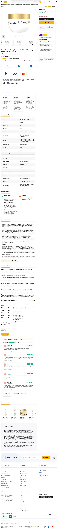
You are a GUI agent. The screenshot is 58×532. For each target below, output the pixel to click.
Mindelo (22, 497)
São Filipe (22, 506)
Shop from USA (4, 522)
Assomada (22, 508)
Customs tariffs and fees (6, 481)
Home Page (3, 4)
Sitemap (3, 477)
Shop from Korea (37, 522)
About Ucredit (23, 479)
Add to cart (47, 19)
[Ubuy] (5, 1)
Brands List (22, 471)
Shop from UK (11, 522)
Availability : (4, 60)
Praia (21, 495)
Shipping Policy (4, 483)
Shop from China (45, 522)
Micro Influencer (4, 485)
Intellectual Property (5, 475)
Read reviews (30, 342)
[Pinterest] (49, 527)
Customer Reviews (24, 473)
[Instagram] (51, 526)
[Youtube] (53, 526)
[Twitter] (55, 526)
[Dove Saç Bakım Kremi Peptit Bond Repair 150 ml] (32, 412)
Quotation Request (5, 473)
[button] (46, 2)
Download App (23, 469)
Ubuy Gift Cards (23, 481)
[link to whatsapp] (15, 36)
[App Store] (42, 497)
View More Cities (23, 510)
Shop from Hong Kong (28, 522)
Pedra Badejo (23, 504)
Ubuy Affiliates (23, 485)
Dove (2, 6)
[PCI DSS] (4, 517)
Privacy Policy (31, 526)
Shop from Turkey (4, 523)
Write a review (5, 334)
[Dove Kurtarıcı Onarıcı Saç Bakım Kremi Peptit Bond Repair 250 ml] (14, 412)
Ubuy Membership (5, 487)
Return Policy (23, 475)
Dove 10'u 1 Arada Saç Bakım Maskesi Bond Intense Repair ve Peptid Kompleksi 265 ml (22, 4)
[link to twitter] (22, 36)
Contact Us (3, 471)
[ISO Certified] (12, 516)
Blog (21, 483)
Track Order (3, 479)
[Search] (40, 2)
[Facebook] (49, 526)
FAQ (21, 477)
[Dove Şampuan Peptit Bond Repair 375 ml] (6, 412)
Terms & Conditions (23, 526)
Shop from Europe (13, 523)
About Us (3, 469)
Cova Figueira (23, 501)
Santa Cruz (22, 503)
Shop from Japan (19, 522)
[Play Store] (49, 497)
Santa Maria (22, 499)
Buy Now (22, 80)
